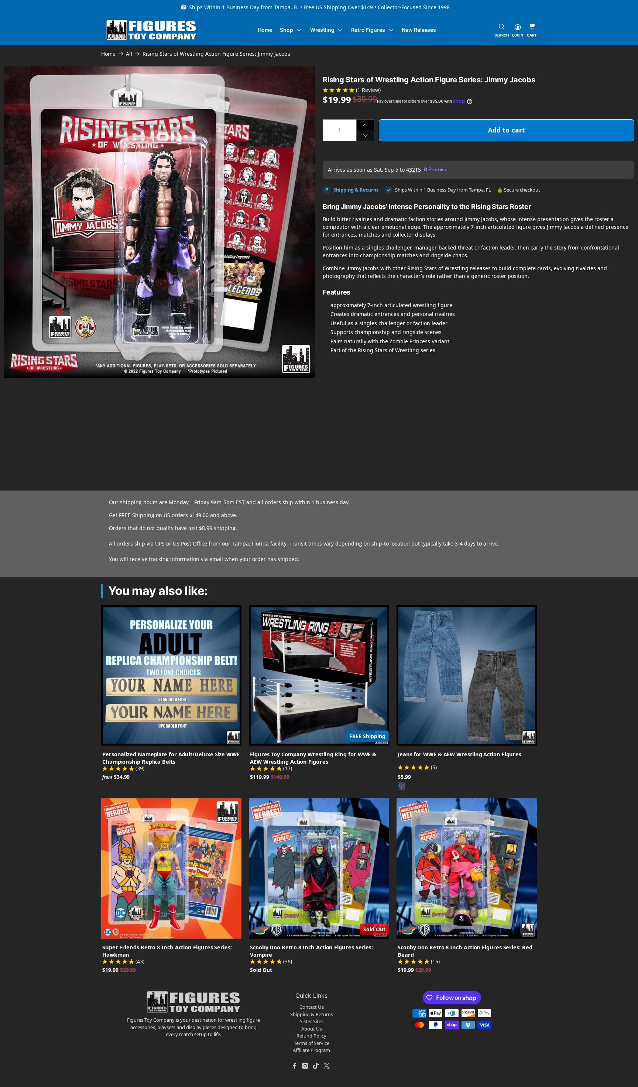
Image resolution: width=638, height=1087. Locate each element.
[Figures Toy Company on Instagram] (305, 1066)
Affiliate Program (311, 1050)
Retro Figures (368, 30)
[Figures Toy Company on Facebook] (294, 1066)
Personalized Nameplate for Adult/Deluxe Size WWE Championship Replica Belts (171, 757)
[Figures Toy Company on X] (326, 1066)
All (129, 53)
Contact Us (311, 1007)
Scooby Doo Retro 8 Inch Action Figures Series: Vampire (311, 950)
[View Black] (402, 786)
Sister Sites (311, 1021)
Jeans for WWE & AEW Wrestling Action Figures (459, 754)
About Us (311, 1028)
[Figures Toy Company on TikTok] (316, 1066)
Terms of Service (311, 1043)
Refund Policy (311, 1035)
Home (265, 30)
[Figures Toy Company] (151, 30)
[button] (97, 413)
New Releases (419, 30)
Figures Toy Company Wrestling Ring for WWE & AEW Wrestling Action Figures (313, 757)
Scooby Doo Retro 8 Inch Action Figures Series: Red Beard (465, 950)
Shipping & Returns (355, 189)
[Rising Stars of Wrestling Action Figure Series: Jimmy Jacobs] (159, 222)
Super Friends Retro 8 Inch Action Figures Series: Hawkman (167, 950)
